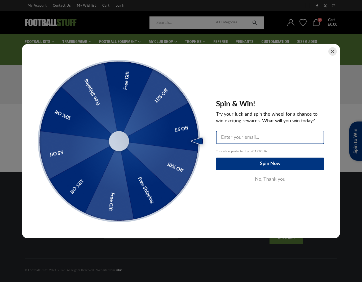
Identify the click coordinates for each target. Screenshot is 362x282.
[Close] (332, 51)
